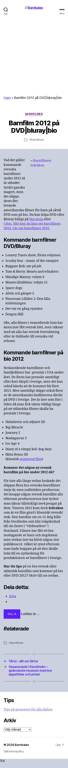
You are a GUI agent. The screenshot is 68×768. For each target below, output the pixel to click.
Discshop (36, 219)
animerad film (31, 459)
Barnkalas (22, 745)
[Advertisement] (34, 60)
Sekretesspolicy (14, 751)
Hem (7, 98)
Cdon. (8, 224)
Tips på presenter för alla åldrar (28, 709)
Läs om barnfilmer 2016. (31, 228)
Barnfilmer (34, 113)
